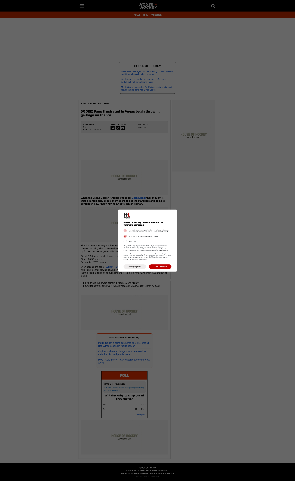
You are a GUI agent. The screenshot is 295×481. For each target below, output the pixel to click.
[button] (147, 241)
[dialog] (147, 241)
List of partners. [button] (163, 251)
